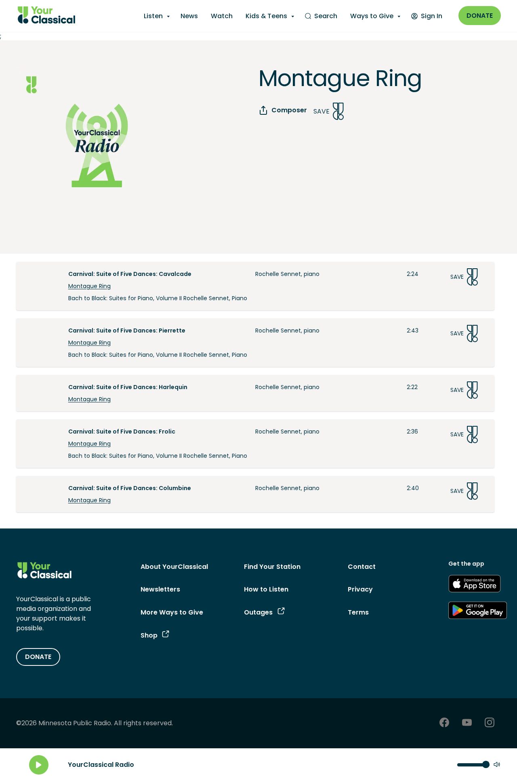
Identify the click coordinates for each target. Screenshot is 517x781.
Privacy (360, 589)
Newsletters (160, 589)
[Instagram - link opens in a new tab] (489, 723)
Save (321, 111)
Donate (480, 15)
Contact (362, 566)
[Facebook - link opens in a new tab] (444, 723)
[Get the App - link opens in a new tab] (474, 585)
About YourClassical (174, 566)
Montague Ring (89, 286)
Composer (289, 110)
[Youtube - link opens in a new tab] (467, 723)
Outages (258, 612)
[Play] (38, 765)
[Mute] (497, 765)
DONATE (38, 656)
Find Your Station (272, 566)
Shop (149, 635)
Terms (358, 612)
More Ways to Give (172, 612)
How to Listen (266, 589)
